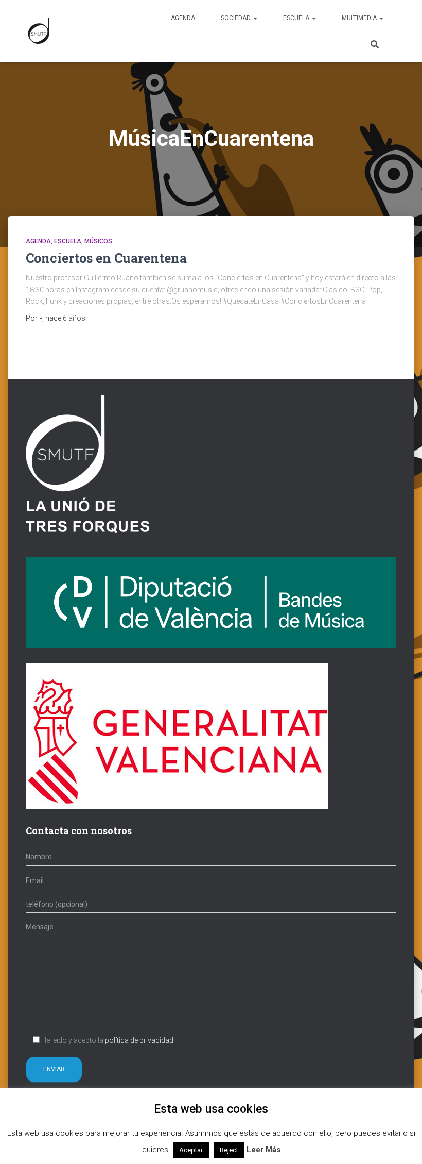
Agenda (183, 18)
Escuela (297, 18)
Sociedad (236, 18)
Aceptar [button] (191, 1150)
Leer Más (263, 1149)
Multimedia (360, 18)
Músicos (98, 241)
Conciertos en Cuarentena (106, 258)
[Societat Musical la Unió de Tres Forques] (38, 31)
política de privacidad (139, 1040)
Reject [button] (229, 1150)
